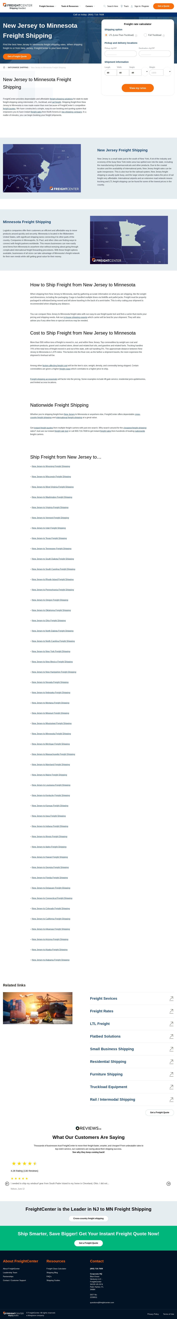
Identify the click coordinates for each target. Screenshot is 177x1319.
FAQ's (49, 1276)
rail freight (56, 102)
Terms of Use (168, 1314)
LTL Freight (100, 1024)
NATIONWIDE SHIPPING (18, 67)
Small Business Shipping (112, 1049)
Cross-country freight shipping (88, 1218)
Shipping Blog (52, 1272)
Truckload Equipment (108, 1087)
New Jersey (69, 414)
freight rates (36, 112)
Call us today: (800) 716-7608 (88, 14)
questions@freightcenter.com (102, 1302)
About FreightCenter (11, 1268)
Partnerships (8, 1276)
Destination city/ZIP (147, 48)
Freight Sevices (103, 998)
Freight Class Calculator (56, 1268)
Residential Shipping (108, 1062)
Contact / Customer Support (14, 1280)
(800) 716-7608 (96, 1268)
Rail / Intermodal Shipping (112, 1099)
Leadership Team (10, 1272)
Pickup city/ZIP (111, 48)
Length (107, 67)
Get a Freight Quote (17, 56)
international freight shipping (69, 417)
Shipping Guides (53, 1280)
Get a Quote (163, 6)
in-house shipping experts (75, 317)
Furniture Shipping (106, 1074)
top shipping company (72, 112)
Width (119, 67)
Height (132, 67)
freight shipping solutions (61, 99)
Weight (152, 67)
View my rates (137, 88)
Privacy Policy (153, 1314)
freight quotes (9, 109)
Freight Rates (101, 1011)
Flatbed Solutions (105, 1036)
